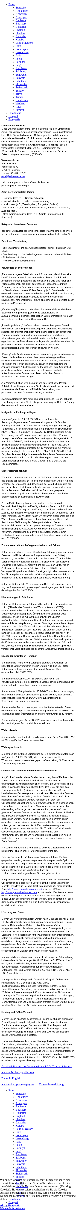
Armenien (21, 13)
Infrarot (20, 109)
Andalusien (22, 10)
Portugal (20, 61)
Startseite (21, 7)
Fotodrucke (14, 112)
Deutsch (6, 1078)
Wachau (20, 103)
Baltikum (21, 20)
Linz (18, 45)
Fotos (11, 4)
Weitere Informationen (12, 1208)
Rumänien (21, 68)
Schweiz (20, 77)
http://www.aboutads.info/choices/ (24, 889)
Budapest (21, 23)
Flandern (20, 33)
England (20, 29)
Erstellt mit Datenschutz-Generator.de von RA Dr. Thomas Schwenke (36, 1066)
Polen (19, 58)
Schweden (21, 74)
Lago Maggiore (24, 42)
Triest (19, 93)
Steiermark (22, 87)
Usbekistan (22, 100)
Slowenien (21, 84)
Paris (18, 55)
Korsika (20, 39)
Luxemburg (22, 52)
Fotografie (14, 119)
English (16, 1078)
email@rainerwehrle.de (13, 176)
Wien (18, 106)
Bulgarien (21, 26)
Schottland (21, 81)
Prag (18, 65)
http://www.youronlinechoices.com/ (19, 892)
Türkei (19, 97)
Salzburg (20, 71)
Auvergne (21, 17)
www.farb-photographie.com (17, 1072)
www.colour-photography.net (17, 1084)
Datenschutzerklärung (51, 1084)
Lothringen (22, 49)
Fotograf (13, 116)
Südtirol (20, 90)
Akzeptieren (7, 1205)
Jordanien (21, 36)
